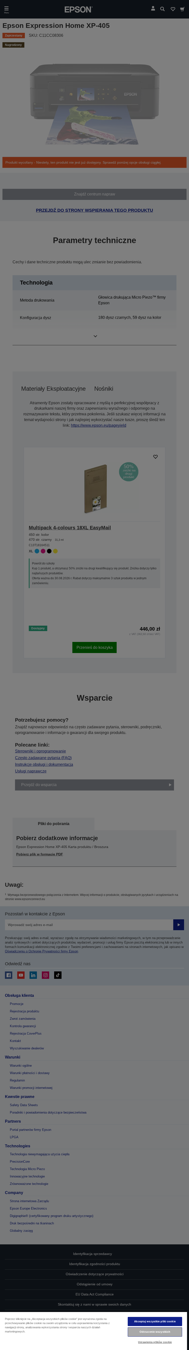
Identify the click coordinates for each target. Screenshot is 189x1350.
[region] (93, 1330)
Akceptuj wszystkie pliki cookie (155, 1321)
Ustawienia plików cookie (155, 1342)
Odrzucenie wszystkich (155, 1331)
